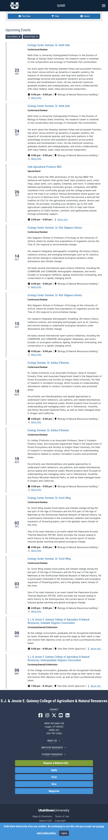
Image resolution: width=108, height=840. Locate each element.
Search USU (45, 820)
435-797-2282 (54, 733)
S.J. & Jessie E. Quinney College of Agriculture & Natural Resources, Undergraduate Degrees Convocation (58, 658)
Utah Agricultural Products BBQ (44, 166)
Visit (54, 777)
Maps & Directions (42, 816)
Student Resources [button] (52, 754)
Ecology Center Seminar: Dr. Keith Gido (49, 45)
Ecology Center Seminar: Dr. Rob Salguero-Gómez (55, 227)
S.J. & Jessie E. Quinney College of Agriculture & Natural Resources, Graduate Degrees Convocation (58, 621)
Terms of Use (62, 816)
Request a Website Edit (55, 763)
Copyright (60, 820)
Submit (86, 16)
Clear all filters (12, 36)
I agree (64, 833)
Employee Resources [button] (52, 747)
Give (54, 784)
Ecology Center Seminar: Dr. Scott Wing (49, 498)
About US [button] (52, 741)
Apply (54, 770)
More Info (36, 97)
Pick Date (25, 16)
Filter (56, 16)
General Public (30, 36)
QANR (61, 6)
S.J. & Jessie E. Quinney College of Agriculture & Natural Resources (54, 701)
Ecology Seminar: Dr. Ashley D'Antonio (48, 362)
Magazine (54, 791)
